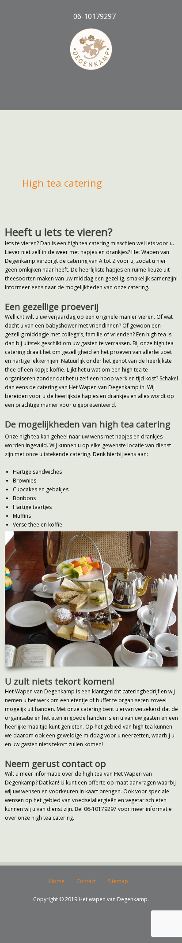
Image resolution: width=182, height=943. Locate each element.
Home (56, 881)
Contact (86, 881)
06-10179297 (94, 16)
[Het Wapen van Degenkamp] (91, 49)
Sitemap (118, 881)
